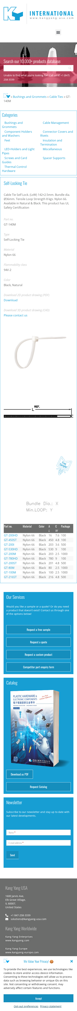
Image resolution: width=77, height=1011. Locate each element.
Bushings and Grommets (30, 97)
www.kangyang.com (17, 940)
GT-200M (10, 554)
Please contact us (15, 315)
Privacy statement (50, 1006)
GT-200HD (11, 535)
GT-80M (9, 568)
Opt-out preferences (26, 1006)
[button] (71, 961)
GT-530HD (11, 549)
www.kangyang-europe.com (22, 952)
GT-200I (9, 545)
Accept (38, 998)
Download (11, 300)
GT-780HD (11, 558)
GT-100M (10, 572)
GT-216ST (10, 577)
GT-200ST (10, 563)
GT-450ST (10, 540)
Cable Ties (56, 97)
